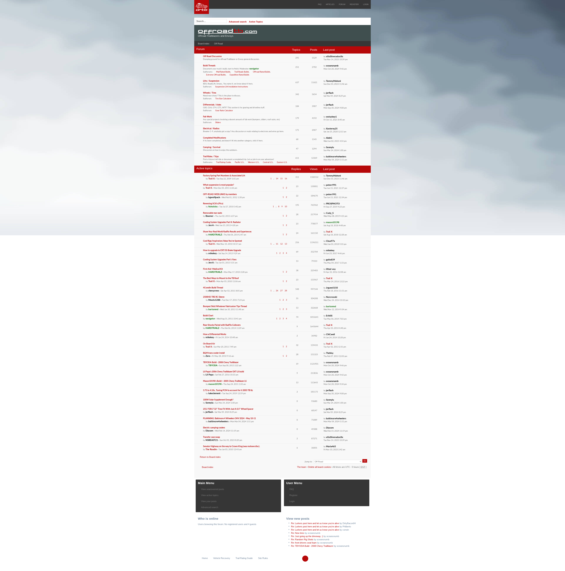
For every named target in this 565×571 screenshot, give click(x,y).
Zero (208, 356)
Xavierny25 (332, 129)
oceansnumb (332, 66)
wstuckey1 (331, 117)
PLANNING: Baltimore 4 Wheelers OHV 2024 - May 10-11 (229, 418)
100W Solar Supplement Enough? (218, 400)
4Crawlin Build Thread (213, 288)
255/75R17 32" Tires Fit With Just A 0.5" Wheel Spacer (228, 409)
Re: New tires (297, 533)
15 (281, 179)
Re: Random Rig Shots (302, 539)
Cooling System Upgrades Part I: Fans (219, 260)
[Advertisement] (330, 33)
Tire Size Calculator (223, 99)
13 (286, 244)
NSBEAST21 (212, 440)
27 (281, 291)
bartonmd (213, 309)
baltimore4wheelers (336, 157)
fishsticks (213, 207)
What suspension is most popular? (218, 185)
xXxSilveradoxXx (334, 56)
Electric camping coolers (214, 428)
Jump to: (308, 462)
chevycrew (213, 291)
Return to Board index (210, 457)
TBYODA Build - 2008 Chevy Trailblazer (221, 362)
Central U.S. (268, 162)
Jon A (211, 225)
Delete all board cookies (319, 467)
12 (281, 244)
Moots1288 (214, 300)
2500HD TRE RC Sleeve (213, 297)
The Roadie (211, 449)
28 (286, 291)
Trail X (211, 179)
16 (286, 179)
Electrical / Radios (211, 129)
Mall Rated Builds (223, 72)
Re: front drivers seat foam (304, 542)
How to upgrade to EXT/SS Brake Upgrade (222, 250)
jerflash (329, 93)
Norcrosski (331, 297)
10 (286, 207)
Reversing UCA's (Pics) (213, 204)
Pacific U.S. (239, 162)
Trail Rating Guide (223, 162)
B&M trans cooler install (214, 353)
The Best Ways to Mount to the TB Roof (221, 278)
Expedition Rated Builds (239, 75)
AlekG (329, 138)
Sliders (218, 123)
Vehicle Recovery (221, 558)
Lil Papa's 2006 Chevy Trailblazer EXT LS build (223, 372)
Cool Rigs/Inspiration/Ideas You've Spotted (222, 241)
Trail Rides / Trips (211, 157)
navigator (254, 69)
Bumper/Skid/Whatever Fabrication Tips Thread (225, 306)
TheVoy (329, 353)
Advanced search (238, 21)
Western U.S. (253, 162)
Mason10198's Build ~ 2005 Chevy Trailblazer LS (225, 381)
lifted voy (331, 269)
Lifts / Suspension (211, 81)
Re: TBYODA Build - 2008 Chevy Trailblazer (312, 546)
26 (277, 291)
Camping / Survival (211, 147)
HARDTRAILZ (215, 235)
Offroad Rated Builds (261, 72)
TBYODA (212, 365)
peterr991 (331, 185)
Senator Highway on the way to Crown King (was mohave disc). (231, 446)
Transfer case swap (211, 437)
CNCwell (330, 334)
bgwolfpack (214, 197)
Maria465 (331, 446)
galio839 (330, 260)
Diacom (209, 431)
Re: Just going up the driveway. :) (307, 536)
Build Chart (208, 316)
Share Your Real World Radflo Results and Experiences (227, 232)
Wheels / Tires (209, 93)
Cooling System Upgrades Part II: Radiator (222, 222)
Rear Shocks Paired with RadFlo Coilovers (222, 325)
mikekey (212, 253)
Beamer (209, 216)
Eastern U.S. (282, 162)
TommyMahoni (333, 81)
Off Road (218, 43)
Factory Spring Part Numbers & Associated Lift (224, 176)
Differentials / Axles (212, 105)
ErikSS (329, 316)
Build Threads (209, 66)
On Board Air (209, 344)
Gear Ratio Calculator (224, 111)
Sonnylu (330, 147)
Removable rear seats (212, 213)
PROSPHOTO (333, 204)
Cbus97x (330, 241)
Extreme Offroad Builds (216, 75)
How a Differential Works (214, 334)
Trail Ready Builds (241, 72)
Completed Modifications (214, 138)
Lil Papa (209, 375)
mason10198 (332, 222)
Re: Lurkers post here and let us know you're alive (315, 523)
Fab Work (207, 117)
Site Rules (263, 558)
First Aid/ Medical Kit (213, 269)
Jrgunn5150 (332, 288)
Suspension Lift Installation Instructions (231, 87)
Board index (203, 43)
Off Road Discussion (212, 56)
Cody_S (330, 213)
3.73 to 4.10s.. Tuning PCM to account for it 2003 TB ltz (228, 390)
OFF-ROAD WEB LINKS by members (220, 194)
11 (277, 244)
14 (277, 179)
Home (205, 558)
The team (301, 467)
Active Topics (256, 21)
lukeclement (214, 393)
